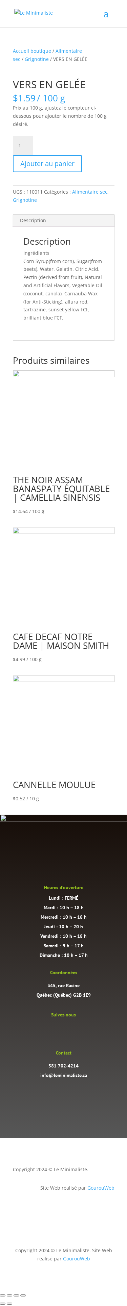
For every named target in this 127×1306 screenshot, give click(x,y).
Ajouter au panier (47, 163)
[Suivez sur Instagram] (56, 1029)
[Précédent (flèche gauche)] (2, 1304)
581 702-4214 (63, 1066)
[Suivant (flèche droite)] (9, 1304)
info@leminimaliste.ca (63, 1075)
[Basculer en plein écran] (9, 1295)
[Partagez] (16, 1295)
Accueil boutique (32, 51)
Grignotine (37, 59)
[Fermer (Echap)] (23, 1295)
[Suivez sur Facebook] (70, 1029)
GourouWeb (100, 1188)
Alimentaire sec (89, 192)
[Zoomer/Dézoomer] (2, 1295)
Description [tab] (33, 220)
